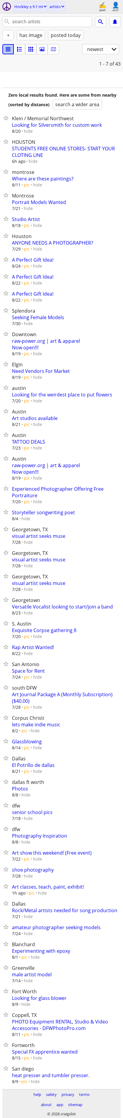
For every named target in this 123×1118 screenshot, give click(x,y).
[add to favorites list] (7, 117)
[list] (8, 49)
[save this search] (115, 21)
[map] (53, 49)
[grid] (30, 49)
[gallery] (42, 49)
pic (27, 185)
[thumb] (19, 49)
